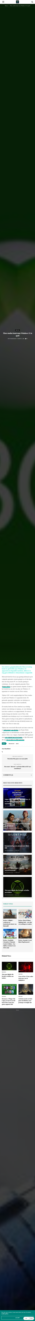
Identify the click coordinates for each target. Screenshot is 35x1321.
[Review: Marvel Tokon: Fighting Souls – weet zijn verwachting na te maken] (25, 914)
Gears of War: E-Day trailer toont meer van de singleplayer (25, 978)
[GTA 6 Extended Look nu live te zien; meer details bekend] (17, 820)
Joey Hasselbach (12, 338)
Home (6, 5)
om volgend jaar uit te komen (13, 737)
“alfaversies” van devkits (10, 730)
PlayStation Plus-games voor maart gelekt (17, 758)
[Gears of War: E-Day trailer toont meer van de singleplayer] (25, 967)
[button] (28, 1318)
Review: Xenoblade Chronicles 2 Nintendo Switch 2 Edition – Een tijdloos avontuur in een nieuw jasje (9, 944)
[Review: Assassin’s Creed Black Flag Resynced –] (25, 933)
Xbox (17, 743)
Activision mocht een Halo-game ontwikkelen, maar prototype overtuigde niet (25, 1000)
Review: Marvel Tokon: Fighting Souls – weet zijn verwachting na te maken (25, 922)
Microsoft (11, 743)
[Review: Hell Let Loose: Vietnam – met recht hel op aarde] (17, 865)
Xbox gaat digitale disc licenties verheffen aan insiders (8, 976)
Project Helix (6, 686)
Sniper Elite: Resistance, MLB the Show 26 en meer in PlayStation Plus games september (17, 801)
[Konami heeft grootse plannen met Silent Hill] (17, 843)
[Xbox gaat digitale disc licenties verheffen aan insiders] (17, 887)
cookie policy (4, 1313)
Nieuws (17, 330)
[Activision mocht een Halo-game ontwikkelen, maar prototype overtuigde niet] (25, 989)
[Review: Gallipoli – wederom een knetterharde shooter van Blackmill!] (10, 914)
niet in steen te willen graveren (15, 740)
